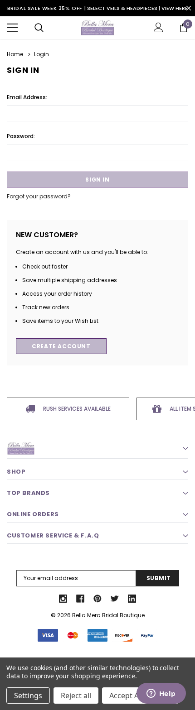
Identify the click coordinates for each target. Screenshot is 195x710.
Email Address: (27, 97)
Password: (21, 136)
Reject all (76, 695)
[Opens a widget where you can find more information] (161, 694)
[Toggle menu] (12, 27)
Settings (28, 695)
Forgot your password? (39, 196)
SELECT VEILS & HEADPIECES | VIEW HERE (137, 8)
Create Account (61, 346)
